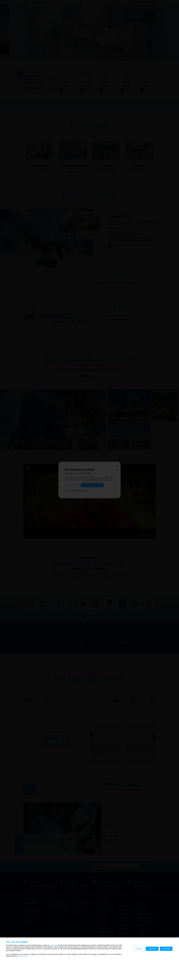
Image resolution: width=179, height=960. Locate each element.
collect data (54, 945)
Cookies (139, 949)
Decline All (152, 949)
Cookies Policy (23, 956)
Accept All (166, 949)
